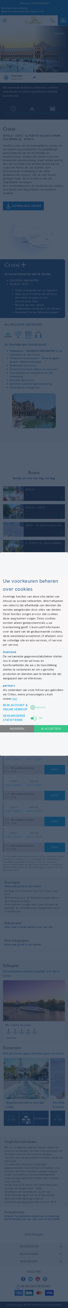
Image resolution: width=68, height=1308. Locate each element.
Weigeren (17, 729)
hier (14, 699)
